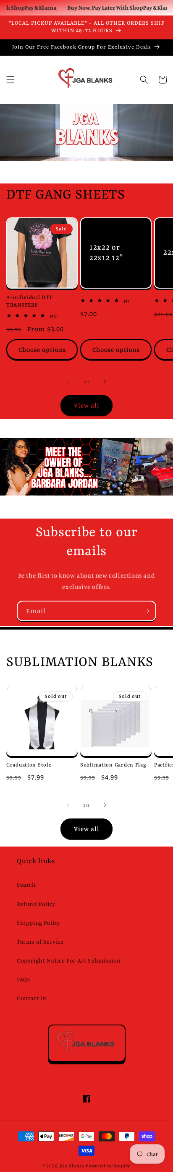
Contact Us (32, 998)
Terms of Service (40, 941)
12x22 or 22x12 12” (106, 253)
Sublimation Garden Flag (113, 765)
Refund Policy (36, 903)
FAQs (23, 979)
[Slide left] (68, 381)
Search (26, 884)
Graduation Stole (29, 765)
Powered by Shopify (108, 1166)
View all (87, 405)
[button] (10, 79)
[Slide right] (105, 381)
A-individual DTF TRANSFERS (29, 301)
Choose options (42, 350)
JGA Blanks (72, 1166)
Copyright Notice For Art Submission (69, 960)
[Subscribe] (146, 611)
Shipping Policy (38, 922)
